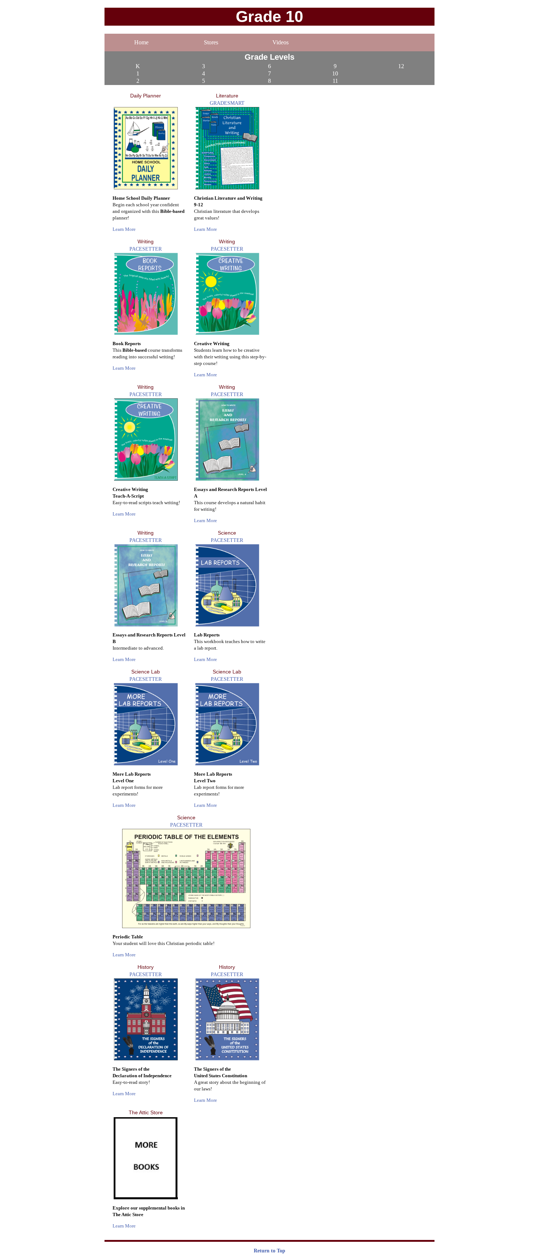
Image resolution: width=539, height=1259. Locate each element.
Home (141, 42)
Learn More (124, 229)
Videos (280, 42)
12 (401, 66)
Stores (211, 42)
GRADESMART (227, 103)
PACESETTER (145, 249)
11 (335, 81)
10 (335, 73)
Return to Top (269, 1251)
